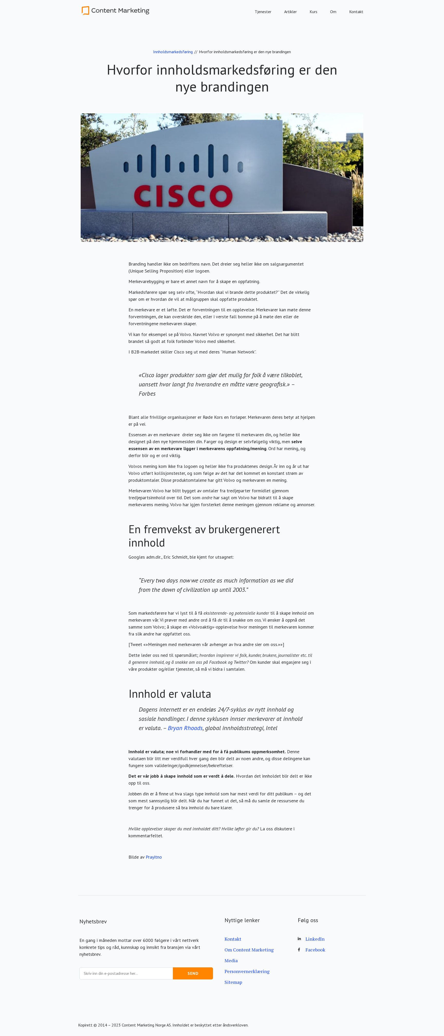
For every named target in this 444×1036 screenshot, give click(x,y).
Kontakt (356, 11)
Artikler (290, 11)
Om (333, 11)
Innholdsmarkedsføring (173, 51)
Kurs (313, 11)
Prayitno (154, 857)
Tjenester (263, 11)
